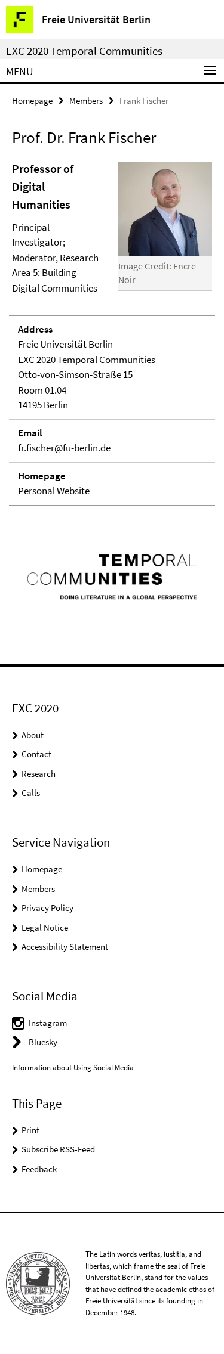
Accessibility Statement (65, 946)
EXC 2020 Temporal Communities (84, 51)
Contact (36, 754)
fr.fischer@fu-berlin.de (64, 447)
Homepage (32, 100)
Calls (31, 792)
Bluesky (43, 1042)
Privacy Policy (47, 907)
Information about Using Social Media (73, 1067)
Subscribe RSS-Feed (58, 1149)
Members (86, 100)
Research (39, 773)
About (33, 734)
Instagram (48, 1022)
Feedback (39, 1169)
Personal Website (54, 490)
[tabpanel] (112, 333)
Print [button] (30, 1130)
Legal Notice (45, 927)
